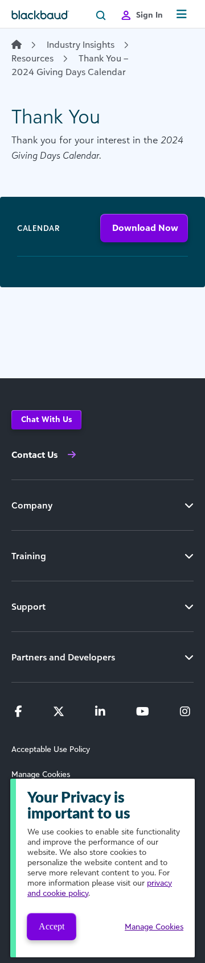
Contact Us (34, 454)
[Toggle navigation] (182, 14)
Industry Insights (80, 44)
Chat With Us (46, 419)
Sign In (149, 14)
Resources (32, 58)
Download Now (145, 227)
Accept (51, 926)
